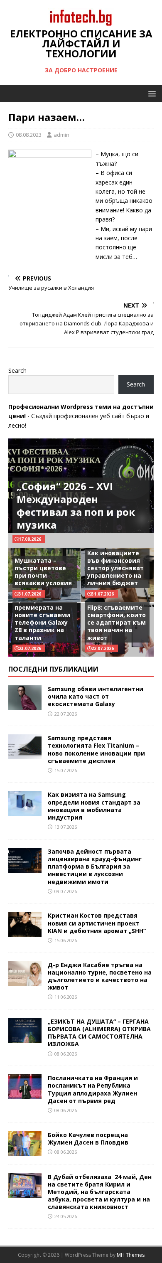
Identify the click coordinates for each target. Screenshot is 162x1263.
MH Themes (131, 1254)
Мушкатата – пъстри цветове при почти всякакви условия (43, 571)
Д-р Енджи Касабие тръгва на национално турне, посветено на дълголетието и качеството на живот (100, 976)
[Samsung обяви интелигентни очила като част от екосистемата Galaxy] (25, 705)
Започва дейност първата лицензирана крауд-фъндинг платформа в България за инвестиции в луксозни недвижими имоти (95, 866)
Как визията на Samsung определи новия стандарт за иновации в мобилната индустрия (94, 805)
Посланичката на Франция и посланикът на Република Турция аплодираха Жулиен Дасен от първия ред (93, 1089)
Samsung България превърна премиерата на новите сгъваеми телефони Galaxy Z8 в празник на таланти (44, 614)
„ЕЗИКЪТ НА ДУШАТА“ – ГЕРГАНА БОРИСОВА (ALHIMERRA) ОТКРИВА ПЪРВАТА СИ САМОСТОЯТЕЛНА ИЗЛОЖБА (99, 1032)
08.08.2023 (29, 134)
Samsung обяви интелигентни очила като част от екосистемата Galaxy (95, 696)
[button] (150, 93)
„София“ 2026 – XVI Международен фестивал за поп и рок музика (76, 505)
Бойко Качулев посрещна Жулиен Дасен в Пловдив (88, 1138)
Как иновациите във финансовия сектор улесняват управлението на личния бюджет (115, 568)
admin (61, 134)
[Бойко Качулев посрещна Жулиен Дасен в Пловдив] (25, 1151)
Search (17, 370)
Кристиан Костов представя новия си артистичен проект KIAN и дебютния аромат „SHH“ (97, 922)
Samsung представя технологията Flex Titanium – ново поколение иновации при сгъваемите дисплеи (96, 749)
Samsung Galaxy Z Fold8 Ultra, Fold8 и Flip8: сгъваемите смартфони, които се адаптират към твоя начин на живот (116, 614)
